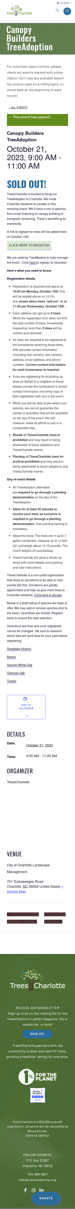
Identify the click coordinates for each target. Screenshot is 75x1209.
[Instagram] (33, 1190)
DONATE (46, 1198)
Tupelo (11, 681)
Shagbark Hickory (19, 648)
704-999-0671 (38, 1174)
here (32, 262)
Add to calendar (26, 707)
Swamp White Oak (19, 665)
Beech (11, 657)
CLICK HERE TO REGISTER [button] (29, 245)
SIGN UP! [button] (37, 1034)
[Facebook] (25, 1190)
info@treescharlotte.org (37, 1180)
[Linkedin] (41, 1190)
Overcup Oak (16, 673)
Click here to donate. (48, 595)
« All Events (18, 107)
